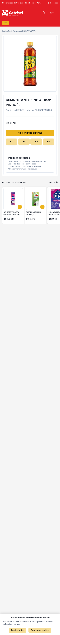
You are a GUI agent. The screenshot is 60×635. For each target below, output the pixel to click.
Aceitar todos (17, 630)
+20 (48, 141)
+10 (36, 141)
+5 (24, 141)
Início (4, 31)
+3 (11, 141)
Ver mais (53, 182)
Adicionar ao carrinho (30, 132)
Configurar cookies (40, 630)
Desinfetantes (14, 31)
